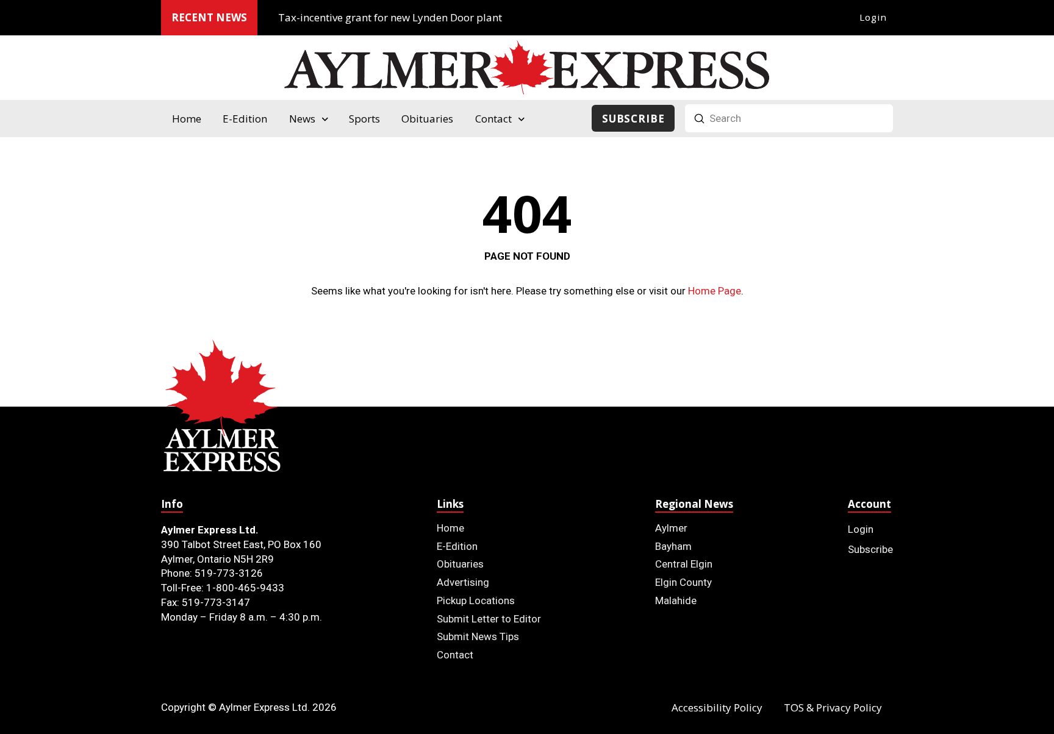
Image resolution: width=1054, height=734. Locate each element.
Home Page (714, 291)
